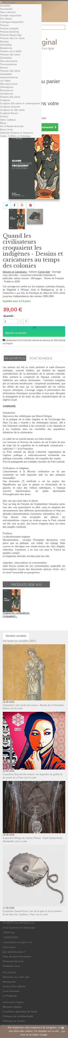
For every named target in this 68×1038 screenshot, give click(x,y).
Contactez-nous (11, 966)
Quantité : (8, 316)
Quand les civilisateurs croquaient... (16, 614)
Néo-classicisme (8, 61)
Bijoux (3, 123)
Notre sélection (8, 12)
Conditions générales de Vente (20, 1011)
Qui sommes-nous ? (14, 952)
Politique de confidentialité (18, 1016)
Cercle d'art (44, 271)
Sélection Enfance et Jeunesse (16, 132)
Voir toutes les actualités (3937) (19, 641)
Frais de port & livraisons (17, 956)
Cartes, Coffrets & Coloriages (15, 136)
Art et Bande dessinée (11, 126)
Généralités (6, 44)
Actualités (5, 5)
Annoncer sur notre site (16, 977)
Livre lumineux (11, 991)
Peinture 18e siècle (10, 54)
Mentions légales (12, 1007)
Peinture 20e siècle (10, 97)
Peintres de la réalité (11, 51)
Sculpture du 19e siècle (12, 110)
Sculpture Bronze (9, 113)
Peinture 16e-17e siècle (12, 38)
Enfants (4, 116)
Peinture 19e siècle (10, 71)
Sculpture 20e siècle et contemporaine (20, 103)
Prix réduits (6, 18)
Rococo (4, 67)
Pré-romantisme (8, 64)
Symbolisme (6, 93)
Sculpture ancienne (10, 106)
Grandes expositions (11, 15)
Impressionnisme (9, 77)
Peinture (4, 25)
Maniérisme (6, 48)
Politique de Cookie (14, 1021)
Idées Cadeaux (8, 119)
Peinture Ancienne (9, 31)
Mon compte (9, 2)
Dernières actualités (16, 635)
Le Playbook (10, 996)
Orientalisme (6, 87)
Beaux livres (6, 129)
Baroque (4, 41)
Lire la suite (16, 708)
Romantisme (6, 90)
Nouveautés (6, 9)
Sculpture (5, 100)
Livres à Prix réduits (14, 986)
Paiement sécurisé (13, 961)
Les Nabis (5, 80)
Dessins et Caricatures (15, 271)
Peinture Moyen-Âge (10, 35)
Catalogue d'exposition (12, 22)
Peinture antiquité (9, 28)
